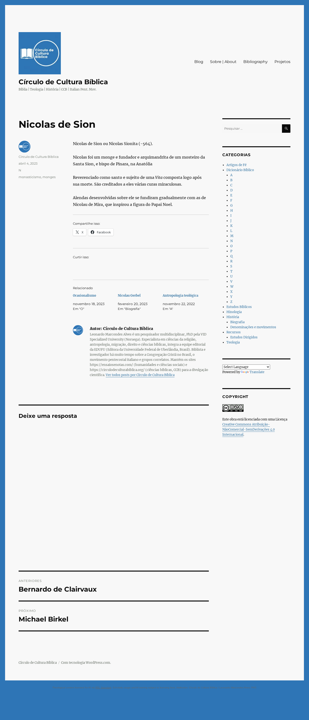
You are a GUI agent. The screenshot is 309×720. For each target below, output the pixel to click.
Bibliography (255, 61)
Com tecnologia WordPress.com (85, 663)
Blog (198, 61)
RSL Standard (103, 687)
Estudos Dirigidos (244, 337)
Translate (257, 372)
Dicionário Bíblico (240, 170)
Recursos (233, 332)
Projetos (282, 61)
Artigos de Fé (236, 165)
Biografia (237, 322)
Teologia (233, 342)
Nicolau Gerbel (129, 296)
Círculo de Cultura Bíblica (63, 82)
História (232, 317)
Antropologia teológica (180, 296)
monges (49, 177)
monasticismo (30, 177)
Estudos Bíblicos (239, 307)
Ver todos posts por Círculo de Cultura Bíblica (140, 375)
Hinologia (234, 312)
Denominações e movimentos (253, 327)
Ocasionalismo (84, 296)
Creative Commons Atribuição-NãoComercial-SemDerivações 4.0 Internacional (248, 429)
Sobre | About (223, 61)
